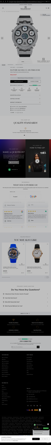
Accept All (36, 438)
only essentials (45, 438)
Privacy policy (15, 440)
